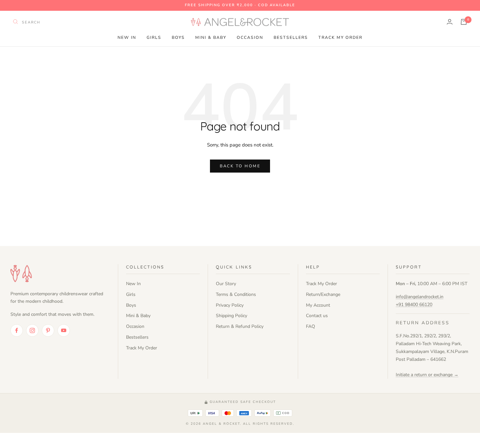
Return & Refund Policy (240, 326)
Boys (178, 37)
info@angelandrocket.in (419, 297)
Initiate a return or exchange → (427, 375)
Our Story (226, 284)
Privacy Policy (230, 305)
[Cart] (463, 22)
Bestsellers (291, 37)
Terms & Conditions (236, 294)
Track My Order (340, 37)
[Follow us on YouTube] (63, 330)
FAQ (310, 326)
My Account (318, 305)
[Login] (450, 21)
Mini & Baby (210, 37)
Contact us (317, 316)
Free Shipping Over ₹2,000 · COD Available (240, 5)
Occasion (250, 37)
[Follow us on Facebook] (16, 330)
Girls (154, 37)
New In (127, 37)
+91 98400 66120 (414, 304)
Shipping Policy (231, 316)
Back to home (240, 166)
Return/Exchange (323, 294)
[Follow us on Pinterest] (48, 330)
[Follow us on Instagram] (32, 330)
